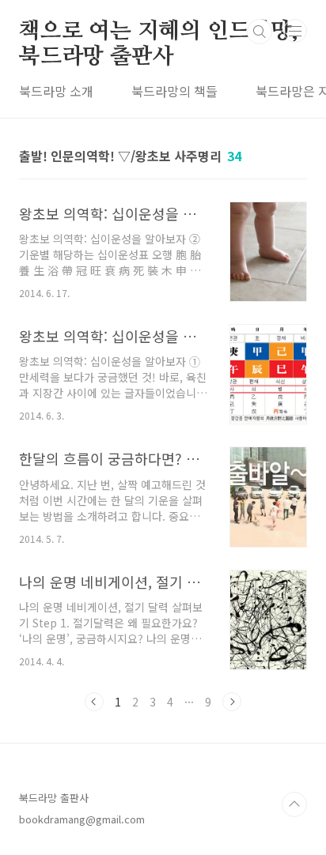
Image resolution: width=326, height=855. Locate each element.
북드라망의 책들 (174, 90)
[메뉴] (295, 31)
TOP (294, 804)
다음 (231, 701)
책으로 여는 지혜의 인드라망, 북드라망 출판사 (158, 32)
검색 (259, 31)
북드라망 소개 (56, 90)
